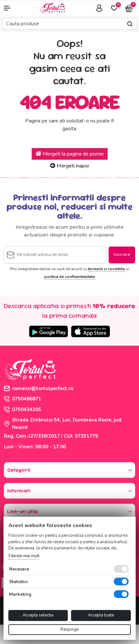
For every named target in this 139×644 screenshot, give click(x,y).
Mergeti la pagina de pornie (72, 153)
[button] (11, 8)
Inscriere (122, 255)
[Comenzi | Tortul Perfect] (52, 7)
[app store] (90, 331)
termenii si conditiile (106, 268)
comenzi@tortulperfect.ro (42, 388)
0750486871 (26, 399)
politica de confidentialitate (69, 276)
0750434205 (26, 409)
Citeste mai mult (23, 556)
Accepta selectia (38, 615)
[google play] (48, 331)
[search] (129, 23)
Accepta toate (101, 615)
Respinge (69, 629)
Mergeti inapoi (72, 165)
